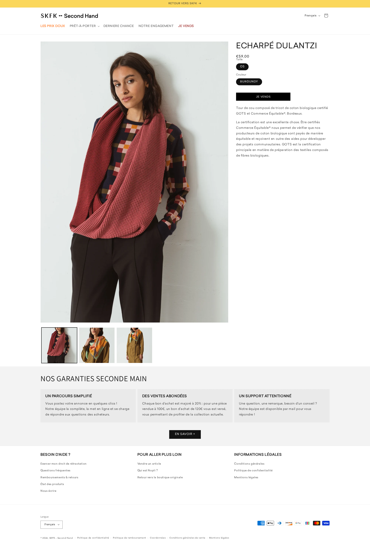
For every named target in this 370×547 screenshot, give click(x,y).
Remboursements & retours (59, 477)
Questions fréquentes (55, 470)
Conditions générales (249, 464)
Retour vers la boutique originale (160, 477)
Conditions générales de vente (187, 538)
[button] (84, 26)
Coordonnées (158, 538)
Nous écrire (48, 491)
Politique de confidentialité (253, 470)
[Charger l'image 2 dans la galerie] (97, 345)
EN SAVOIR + (185, 434)
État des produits (52, 484)
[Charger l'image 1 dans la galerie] (59, 345)
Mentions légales (246, 477)
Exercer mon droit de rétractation (63, 464)
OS (242, 66)
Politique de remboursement (129, 538)
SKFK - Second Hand (61, 538)
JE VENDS (263, 96)
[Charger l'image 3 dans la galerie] (134, 345)
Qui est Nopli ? (147, 470)
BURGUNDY (249, 81)
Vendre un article (149, 464)
